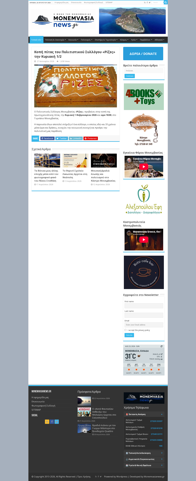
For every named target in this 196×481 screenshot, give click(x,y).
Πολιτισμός (86, 39)
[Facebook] (147, 2)
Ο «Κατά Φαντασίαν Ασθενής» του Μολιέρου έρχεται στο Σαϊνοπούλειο (104, 413)
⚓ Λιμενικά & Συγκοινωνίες (140, 459)
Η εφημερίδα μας (62, 2)
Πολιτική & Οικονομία (54, 39)
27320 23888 (156, 440)
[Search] (166, 2)
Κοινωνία (72, 39)
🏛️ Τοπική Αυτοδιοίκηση (138, 453)
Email (127, 320)
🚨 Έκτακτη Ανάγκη (136, 414)
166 (160, 446)
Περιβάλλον (145, 39)
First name (129, 301)
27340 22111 (156, 434)
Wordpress (121, 476)
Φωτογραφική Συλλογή (93, 2)
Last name (129, 311)
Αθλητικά (159, 39)
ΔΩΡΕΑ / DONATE (143, 53)
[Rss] (145, 2)
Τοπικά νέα (36, 39)
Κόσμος (123, 39)
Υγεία (133, 39)
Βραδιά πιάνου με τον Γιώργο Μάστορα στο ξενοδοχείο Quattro (104, 428)
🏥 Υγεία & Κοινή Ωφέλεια (138, 465)
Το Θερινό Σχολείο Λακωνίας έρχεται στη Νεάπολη (75, 174)
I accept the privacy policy (138, 330)
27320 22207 (156, 421)
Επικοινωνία (76, 2)
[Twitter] (150, 2)
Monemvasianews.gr (154, 476)
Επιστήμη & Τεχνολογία (105, 39)
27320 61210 (156, 428)
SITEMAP (109, 2)
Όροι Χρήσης (84, 476)
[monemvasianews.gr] (63, 18)
